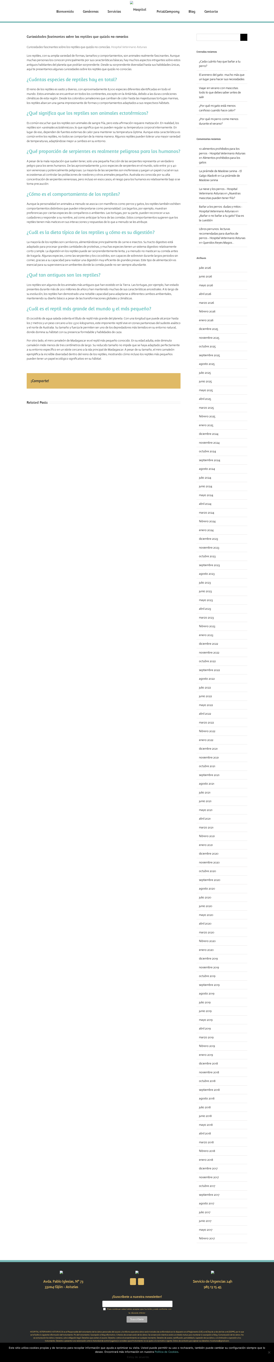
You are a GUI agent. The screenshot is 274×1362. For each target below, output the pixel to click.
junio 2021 (205, 801)
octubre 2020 (207, 871)
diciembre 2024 (208, 434)
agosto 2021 (206, 783)
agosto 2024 (207, 469)
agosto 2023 (207, 574)
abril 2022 (205, 713)
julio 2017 (204, 1212)
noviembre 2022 (209, 652)
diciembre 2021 (208, 748)
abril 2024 (205, 504)
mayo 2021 (205, 810)
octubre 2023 (207, 556)
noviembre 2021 (209, 757)
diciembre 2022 (208, 644)
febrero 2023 (207, 626)
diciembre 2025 (208, 329)
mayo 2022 (206, 705)
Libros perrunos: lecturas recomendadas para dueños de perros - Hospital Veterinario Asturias (222, 233)
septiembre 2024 (209, 460)
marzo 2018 (206, 1142)
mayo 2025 (206, 390)
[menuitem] (79, 11)
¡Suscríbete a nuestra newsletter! (137, 1296)
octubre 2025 (207, 346)
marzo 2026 (206, 303)
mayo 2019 (206, 1020)
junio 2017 (205, 1221)
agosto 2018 (206, 1098)
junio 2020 (205, 906)
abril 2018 (205, 1133)
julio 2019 (205, 1002)
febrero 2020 (207, 941)
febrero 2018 (207, 1151)
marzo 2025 (206, 408)
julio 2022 (205, 687)
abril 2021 (205, 818)
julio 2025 (205, 373)
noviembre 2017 (209, 1177)
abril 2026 (205, 294)
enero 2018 (206, 1160)
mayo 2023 (206, 600)
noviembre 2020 (209, 862)
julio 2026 (205, 268)
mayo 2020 (206, 915)
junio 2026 (205, 276)
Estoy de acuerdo (138, 1357)
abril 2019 (205, 1028)
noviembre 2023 (209, 547)
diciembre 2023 (208, 539)
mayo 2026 (206, 285)
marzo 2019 (206, 1037)
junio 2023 (205, 591)
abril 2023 (205, 609)
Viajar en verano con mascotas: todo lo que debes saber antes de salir (220, 92)
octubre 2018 (207, 1081)
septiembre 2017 (209, 1195)
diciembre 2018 (208, 1063)
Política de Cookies (166, 1351)
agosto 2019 (206, 993)
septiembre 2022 (209, 670)
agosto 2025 (207, 364)
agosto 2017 (206, 1203)
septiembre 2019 (209, 985)
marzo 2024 (206, 512)
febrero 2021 (207, 836)
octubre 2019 (207, 976)
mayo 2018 (206, 1125)
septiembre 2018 (209, 1090)
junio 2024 (205, 486)
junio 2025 (205, 381)
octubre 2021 (207, 766)
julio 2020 (205, 897)
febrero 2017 (207, 1238)
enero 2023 (206, 635)
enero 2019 (206, 1055)
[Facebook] (133, 1281)
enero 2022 (206, 740)
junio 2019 (205, 1011)
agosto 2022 (207, 678)
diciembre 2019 (208, 958)
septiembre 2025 (209, 355)
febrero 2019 (207, 1046)
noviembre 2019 (209, 967)
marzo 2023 (206, 617)
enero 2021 (206, 845)
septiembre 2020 (209, 880)
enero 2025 (206, 425)
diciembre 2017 (208, 1168)
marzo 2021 (206, 827)
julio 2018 (205, 1107)
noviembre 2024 (209, 442)
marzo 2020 (206, 932)
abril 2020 (205, 923)
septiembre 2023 (209, 565)
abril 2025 (205, 399)
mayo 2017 (205, 1230)
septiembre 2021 (209, 775)
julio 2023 (205, 582)
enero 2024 (206, 530)
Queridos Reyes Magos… (218, 242)
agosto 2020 (207, 888)
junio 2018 (205, 1116)
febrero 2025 (207, 416)
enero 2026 (206, 320)
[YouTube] (141, 1281)
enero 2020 (206, 950)
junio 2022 (205, 696)
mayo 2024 (206, 495)
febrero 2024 (207, 521)
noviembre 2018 (209, 1072)
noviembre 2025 (209, 338)
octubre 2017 (207, 1186)
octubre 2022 (207, 661)
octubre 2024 (207, 451)
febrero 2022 (207, 731)
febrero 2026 (207, 311)
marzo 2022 (206, 722)
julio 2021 (204, 792)
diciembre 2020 (208, 853)
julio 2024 (205, 477)
